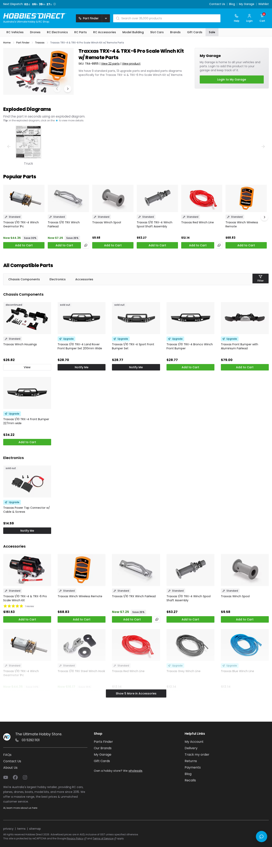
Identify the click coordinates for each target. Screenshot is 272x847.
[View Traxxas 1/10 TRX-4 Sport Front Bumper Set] (136, 318)
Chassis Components (24, 279)
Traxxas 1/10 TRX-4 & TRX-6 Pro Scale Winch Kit (25, 598)
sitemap (35, 829)
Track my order (197, 754)
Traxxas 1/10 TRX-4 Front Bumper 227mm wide (26, 421)
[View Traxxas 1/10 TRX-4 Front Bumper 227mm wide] (27, 393)
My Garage (246, 4)
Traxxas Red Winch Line (197, 222)
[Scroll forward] (264, 217)
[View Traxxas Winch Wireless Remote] (246, 198)
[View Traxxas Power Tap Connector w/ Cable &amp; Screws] (27, 481)
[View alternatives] (86, 245)
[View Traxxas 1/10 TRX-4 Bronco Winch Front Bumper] (190, 318)
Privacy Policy (75, 838)
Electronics (58, 279)
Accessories (84, 279)
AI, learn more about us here (20, 808)
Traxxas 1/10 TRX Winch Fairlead (64, 224)
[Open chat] (261, 836)
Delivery (191, 748)
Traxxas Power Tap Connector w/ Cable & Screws (26, 510)
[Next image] (67, 88)
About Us (10, 767)
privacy (8, 829)
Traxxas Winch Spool (106, 222)
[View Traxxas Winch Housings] (27, 318)
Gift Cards (102, 761)
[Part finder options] (106, 18)
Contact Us (217, 4)
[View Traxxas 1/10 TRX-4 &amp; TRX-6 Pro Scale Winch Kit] (27, 570)
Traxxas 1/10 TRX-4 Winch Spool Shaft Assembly (154, 224)
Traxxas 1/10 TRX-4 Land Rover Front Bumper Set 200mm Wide (80, 346)
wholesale (135, 771)
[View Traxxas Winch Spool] (112, 198)
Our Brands (103, 748)
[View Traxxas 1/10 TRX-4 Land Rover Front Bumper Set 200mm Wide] (81, 318)
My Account (194, 741)
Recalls (190, 780)
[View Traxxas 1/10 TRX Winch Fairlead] (68, 198)
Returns (191, 761)
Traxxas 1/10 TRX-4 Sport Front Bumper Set (133, 346)
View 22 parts (110, 64)
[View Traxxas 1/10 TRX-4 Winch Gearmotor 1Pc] (23, 198)
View (27, 367)
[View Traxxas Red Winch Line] (201, 198)
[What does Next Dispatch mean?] (54, 4)
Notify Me (81, 367)
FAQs (7, 754)
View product (131, 64)
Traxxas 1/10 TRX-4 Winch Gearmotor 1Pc (21, 224)
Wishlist (263, 4)
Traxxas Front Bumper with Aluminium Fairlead (239, 346)
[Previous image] (57, 88)
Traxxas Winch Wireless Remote (241, 224)
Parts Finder (103, 741)
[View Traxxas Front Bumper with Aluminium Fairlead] (245, 318)
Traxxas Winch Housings (20, 344)
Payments (193, 767)
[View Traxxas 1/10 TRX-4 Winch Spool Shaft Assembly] (157, 198)
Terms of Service (103, 838)
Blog (232, 4)
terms (21, 829)
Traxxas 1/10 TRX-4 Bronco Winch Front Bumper (190, 346)
